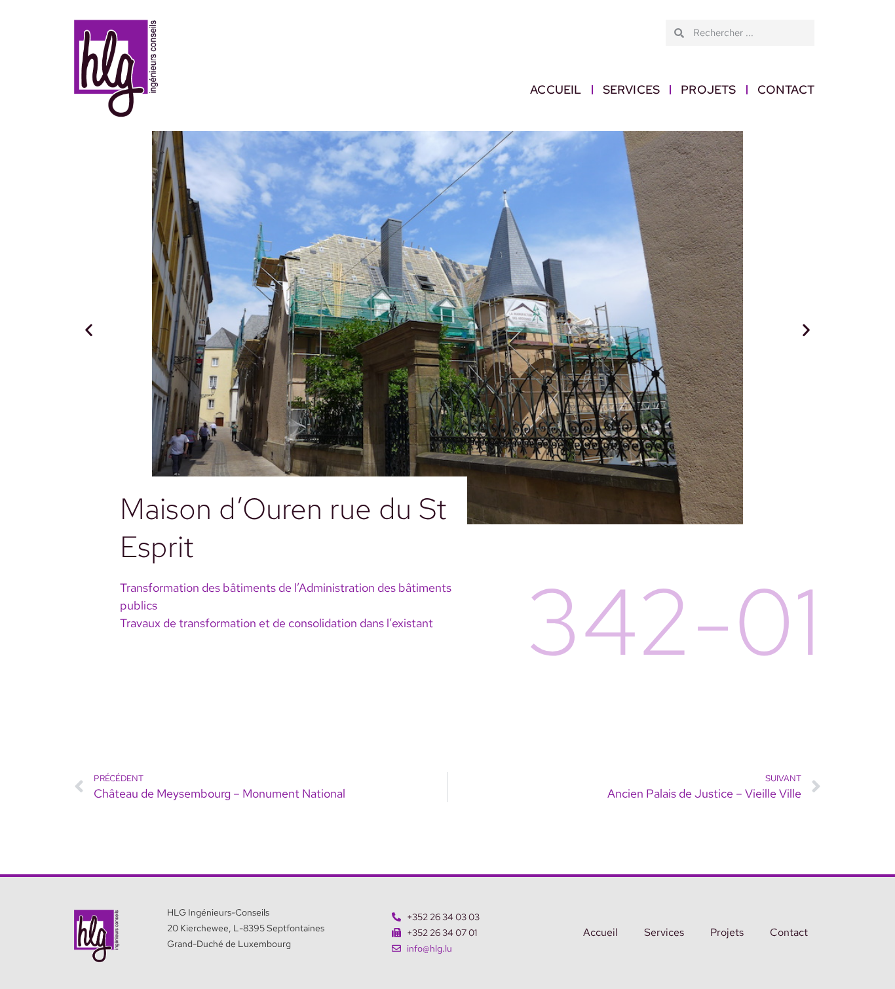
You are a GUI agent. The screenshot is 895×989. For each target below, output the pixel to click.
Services (631, 89)
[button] (89, 330)
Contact (785, 89)
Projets (708, 89)
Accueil (555, 89)
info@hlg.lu (429, 948)
